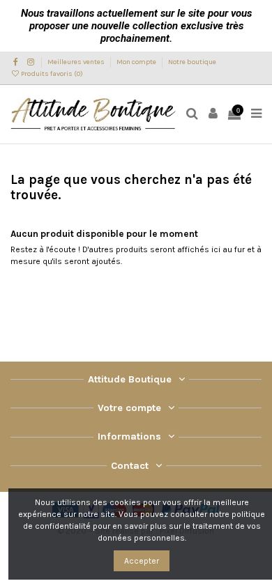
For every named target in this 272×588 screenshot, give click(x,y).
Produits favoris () (51, 74)
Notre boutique (192, 62)
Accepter (141, 561)
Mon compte (137, 62)
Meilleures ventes (76, 62)
